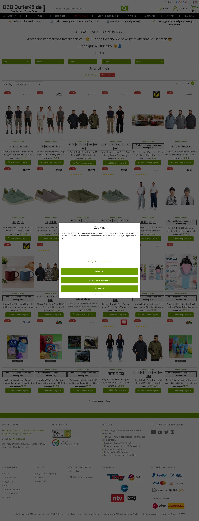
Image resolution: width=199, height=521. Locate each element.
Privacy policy (93, 262)
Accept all (99, 271)
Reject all (99, 289)
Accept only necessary (99, 280)
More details (99, 295)
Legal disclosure (106, 262)
